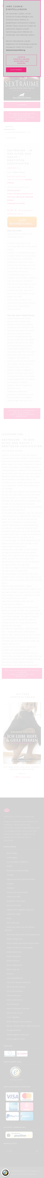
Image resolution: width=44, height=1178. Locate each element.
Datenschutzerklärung (15, 50)
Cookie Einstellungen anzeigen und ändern (21, 60)
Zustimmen (16, 70)
